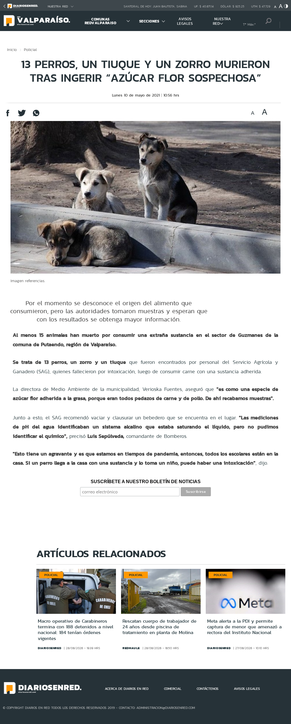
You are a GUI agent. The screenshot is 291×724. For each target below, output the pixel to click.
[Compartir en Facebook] (7, 115)
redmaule (131, 648)
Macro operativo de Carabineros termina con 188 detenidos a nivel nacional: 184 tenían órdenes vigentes (75, 630)
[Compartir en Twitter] (22, 115)
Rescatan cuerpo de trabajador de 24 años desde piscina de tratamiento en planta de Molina (159, 627)
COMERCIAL (172, 688)
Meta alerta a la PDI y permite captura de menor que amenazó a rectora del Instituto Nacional (244, 627)
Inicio (12, 50)
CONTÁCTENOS (208, 688)
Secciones (149, 21)
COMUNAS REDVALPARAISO (101, 21)
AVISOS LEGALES (185, 21)
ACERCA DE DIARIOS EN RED (127, 688)
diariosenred (49, 648)
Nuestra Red (58, 6)
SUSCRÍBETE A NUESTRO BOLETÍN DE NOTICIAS (146, 481)
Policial (30, 50)
